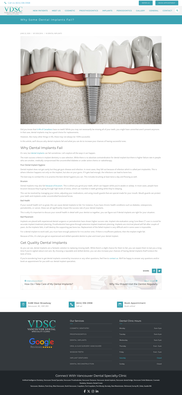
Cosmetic (70, 11)
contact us (113, 258)
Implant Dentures (79, 358)
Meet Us (56, 11)
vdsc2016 (39, 33)
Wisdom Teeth (77, 352)
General (153, 11)
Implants (107, 11)
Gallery (140, 11)
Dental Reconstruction (82, 364)
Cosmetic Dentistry (79, 328)
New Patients (40, 11)
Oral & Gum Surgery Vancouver (85, 346)
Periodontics (124, 11)
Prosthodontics (88, 11)
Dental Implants (55, 33)
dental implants (37, 153)
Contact (167, 11)
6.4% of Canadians (44, 129)
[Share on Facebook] (154, 271)
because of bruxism (54, 185)
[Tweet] (159, 271)
